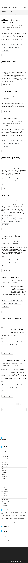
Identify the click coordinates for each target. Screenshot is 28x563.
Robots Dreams (5, 538)
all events (3, 442)
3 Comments (6, 29)
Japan (4, 27)
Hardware (3, 458)
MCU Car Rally (7, 195)
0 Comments (6, 98)
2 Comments (6, 68)
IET (2, 460)
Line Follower (10, 27)
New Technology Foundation (8, 535)
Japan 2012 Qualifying (10, 157)
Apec (2, 449)
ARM (2, 451)
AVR (2, 453)
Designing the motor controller (17, 518)
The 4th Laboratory (6, 539)
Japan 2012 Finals (9, 118)
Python (3, 480)
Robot (2, 484)
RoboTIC (3, 486)
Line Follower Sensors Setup (13, 360)
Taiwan (3, 497)
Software (3, 491)
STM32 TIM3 (4, 495)
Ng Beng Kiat (4, 536)
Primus (3, 478)
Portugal (3, 476)
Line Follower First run (11, 319)
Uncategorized (4, 505)
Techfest (3, 499)
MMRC (3, 470)
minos (2, 468)
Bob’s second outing (10, 277)
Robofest (3, 482)
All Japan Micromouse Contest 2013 (10, 21)
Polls (2, 474)
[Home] (1, 14)
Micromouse (17, 27)
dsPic (2, 455)
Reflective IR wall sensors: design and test (13, 513)
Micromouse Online (9, 7)
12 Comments (6, 125)
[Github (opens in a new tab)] (15, 2)
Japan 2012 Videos (9, 61)
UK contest (4, 501)
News (2, 472)
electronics (4, 456)
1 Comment (14, 282)
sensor (3, 489)
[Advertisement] (12, 425)
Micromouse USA (5, 534)
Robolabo (3, 537)
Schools (3, 487)
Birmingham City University (8, 533)
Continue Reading (8, 55)
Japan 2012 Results (9, 91)
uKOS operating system (7, 540)
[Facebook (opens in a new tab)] (13, 2)
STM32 (3, 493)
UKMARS (3, 503)
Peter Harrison (6, 25)
